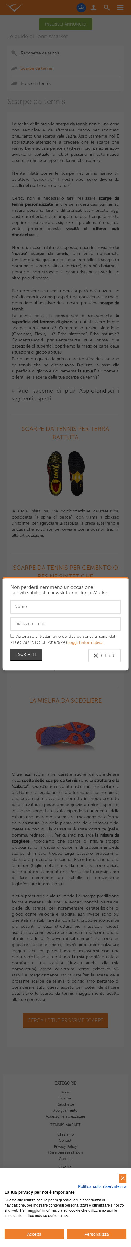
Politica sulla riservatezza (102, 1186)
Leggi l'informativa (84, 642)
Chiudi (107, 655)
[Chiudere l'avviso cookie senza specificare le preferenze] (122, 1178)
